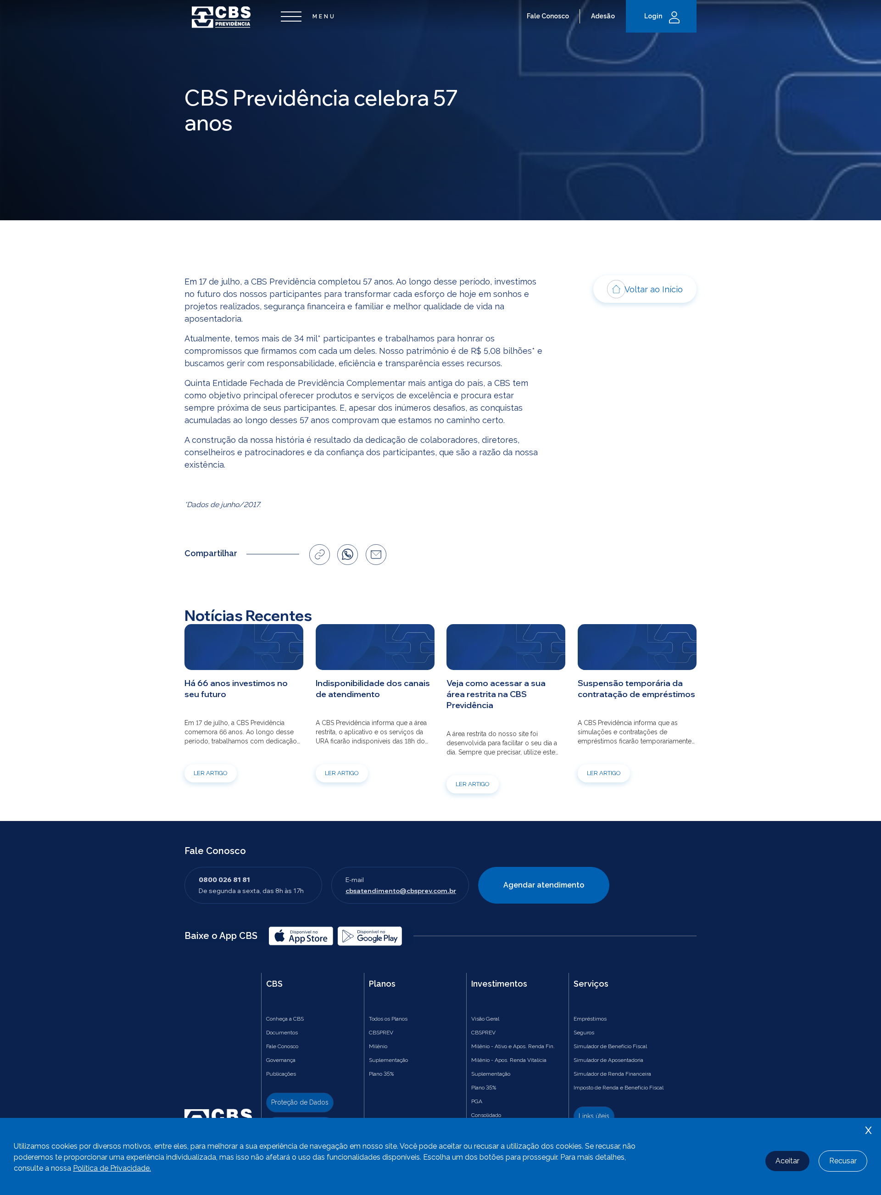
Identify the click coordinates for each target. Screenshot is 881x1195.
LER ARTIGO (211, 773)
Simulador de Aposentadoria (608, 1060)
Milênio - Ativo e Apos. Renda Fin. (513, 1046)
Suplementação (388, 1060)
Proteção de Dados (300, 1102)
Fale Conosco (548, 16)
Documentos (282, 1032)
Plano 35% (381, 1074)
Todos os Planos (388, 1019)
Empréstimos (590, 1019)
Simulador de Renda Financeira (612, 1074)
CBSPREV (381, 1032)
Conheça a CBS (285, 1019)
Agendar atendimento (543, 885)
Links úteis (594, 1116)
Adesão (603, 16)
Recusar (843, 1160)
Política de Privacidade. (112, 1168)
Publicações (281, 1074)
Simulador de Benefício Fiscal (610, 1046)
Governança (281, 1060)
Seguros (584, 1032)
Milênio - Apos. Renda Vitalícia (508, 1060)
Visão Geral (485, 1019)
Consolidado (486, 1115)
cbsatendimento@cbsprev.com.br (401, 891)
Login (653, 16)
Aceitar (787, 1160)
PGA (476, 1101)
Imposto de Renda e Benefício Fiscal (619, 1087)
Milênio (378, 1046)
